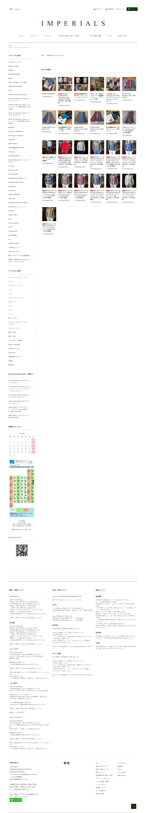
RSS (97, 793)
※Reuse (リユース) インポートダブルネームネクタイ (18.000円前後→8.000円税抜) (129, 130)
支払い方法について (102, 766)
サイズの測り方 (101, 790)
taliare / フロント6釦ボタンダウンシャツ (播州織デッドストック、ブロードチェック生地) (97, 96)
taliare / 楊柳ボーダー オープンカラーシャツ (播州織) (49, 158)
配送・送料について (102, 769)
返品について (100, 772)
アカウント (99, 9)
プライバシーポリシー (103, 778)
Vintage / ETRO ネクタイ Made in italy (49, 128)
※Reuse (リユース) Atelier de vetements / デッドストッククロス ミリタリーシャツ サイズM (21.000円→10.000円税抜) (97, 161)
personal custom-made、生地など (69, 36)
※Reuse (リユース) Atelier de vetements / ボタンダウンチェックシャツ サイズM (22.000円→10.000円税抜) (81, 194)
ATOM (102, 793)
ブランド (33, 36)
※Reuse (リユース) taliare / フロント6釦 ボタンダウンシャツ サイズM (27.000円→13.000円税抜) (81, 160)
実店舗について (101, 787)
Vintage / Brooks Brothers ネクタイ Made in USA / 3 (97, 129)
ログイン (121, 9)
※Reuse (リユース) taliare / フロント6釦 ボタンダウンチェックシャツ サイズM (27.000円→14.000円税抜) (65, 194)
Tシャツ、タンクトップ (21, 47)
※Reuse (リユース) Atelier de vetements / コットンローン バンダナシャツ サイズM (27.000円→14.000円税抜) (49, 194)
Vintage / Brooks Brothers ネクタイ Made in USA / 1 (129, 95)
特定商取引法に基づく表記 (104, 775)
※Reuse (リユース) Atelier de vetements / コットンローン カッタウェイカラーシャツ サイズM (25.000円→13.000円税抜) (129, 161)
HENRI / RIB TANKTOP (48, 94)
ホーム (21, 36)
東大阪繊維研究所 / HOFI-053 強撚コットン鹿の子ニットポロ (65, 129)
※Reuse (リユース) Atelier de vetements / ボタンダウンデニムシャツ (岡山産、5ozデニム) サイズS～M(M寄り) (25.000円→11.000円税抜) (113, 161)
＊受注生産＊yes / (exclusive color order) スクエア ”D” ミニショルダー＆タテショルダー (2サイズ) (113, 97)
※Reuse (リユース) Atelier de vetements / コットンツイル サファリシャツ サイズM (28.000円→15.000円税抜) (49, 227)
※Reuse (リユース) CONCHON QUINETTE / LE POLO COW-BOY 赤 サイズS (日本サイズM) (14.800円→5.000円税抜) (65, 160)
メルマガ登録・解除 (95, 36)
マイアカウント (122, 763)
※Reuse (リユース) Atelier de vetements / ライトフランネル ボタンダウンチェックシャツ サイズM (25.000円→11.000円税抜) (97, 195)
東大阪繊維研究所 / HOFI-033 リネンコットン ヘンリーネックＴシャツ (81, 95)
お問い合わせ (122, 36)
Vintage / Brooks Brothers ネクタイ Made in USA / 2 (81, 129)
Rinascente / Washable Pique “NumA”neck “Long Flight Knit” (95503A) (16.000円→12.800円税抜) (64, 98)
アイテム (133, 9)
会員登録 (111, 9)
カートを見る (121, 772)
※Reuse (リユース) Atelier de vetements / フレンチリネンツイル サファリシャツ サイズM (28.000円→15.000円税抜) (129, 195)
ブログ (110, 36)
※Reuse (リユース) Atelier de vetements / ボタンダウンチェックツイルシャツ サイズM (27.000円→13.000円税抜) (113, 195)
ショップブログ (101, 784)
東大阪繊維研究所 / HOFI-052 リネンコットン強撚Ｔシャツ (113, 129)
